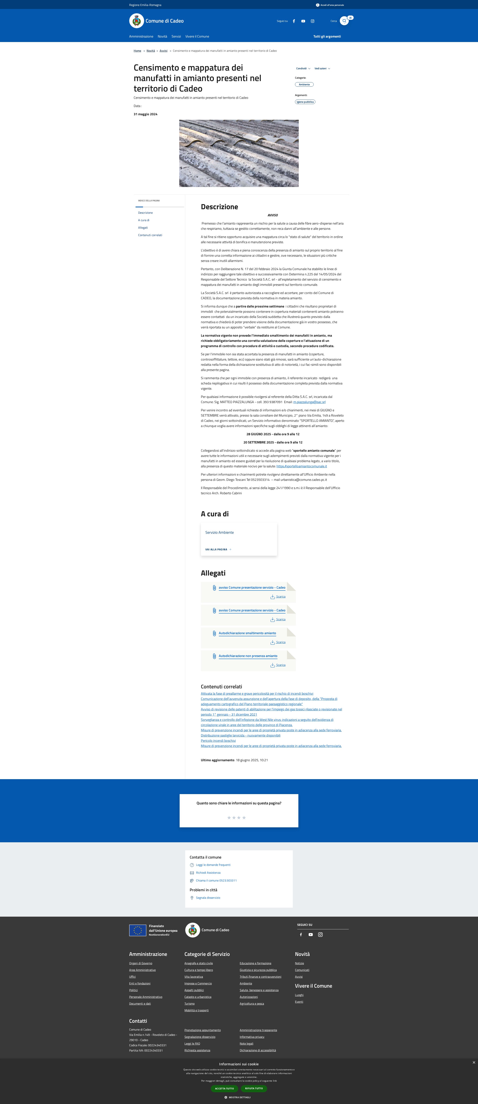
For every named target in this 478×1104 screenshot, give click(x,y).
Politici (133, 990)
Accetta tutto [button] (224, 1088)
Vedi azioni (321, 68)
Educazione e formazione (255, 963)
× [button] (473, 1062)
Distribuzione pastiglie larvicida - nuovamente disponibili (240, 735)
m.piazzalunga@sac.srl (309, 401)
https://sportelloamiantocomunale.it (302, 466)
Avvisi (163, 50)
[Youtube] (301, 20)
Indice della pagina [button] (149, 200)
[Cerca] (344, 20)
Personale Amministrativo (145, 997)
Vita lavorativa (193, 976)
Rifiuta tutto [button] (254, 1088)
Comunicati (302, 970)
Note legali (246, 1043)
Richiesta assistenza (197, 1050)
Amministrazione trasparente (258, 1030)
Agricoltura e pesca (252, 1003)
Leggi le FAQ (192, 1043)
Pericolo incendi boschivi (218, 740)
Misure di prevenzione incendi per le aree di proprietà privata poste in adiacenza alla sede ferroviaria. (271, 730)
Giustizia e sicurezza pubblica (258, 970)
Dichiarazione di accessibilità (258, 1050)
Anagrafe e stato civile (198, 963)
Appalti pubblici (194, 990)
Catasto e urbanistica (197, 997)
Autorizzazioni (249, 997)
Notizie (299, 963)
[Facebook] (292, 20)
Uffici (132, 976)
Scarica (280, 596)
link (275, 1080)
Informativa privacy (252, 1037)
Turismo (189, 1003)
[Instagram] (311, 20)
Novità (151, 50)
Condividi (301, 68)
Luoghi (299, 995)
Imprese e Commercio (198, 983)
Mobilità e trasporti (196, 1010)
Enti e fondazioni (139, 983)
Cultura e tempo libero (198, 970)
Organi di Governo (140, 963)
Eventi (299, 1001)
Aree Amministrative (142, 970)
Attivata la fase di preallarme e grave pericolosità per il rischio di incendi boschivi (257, 693)
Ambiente (246, 983)
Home (137, 50)
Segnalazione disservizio (199, 1037)
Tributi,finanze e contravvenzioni (260, 976)
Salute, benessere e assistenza (259, 990)
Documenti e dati (140, 1003)
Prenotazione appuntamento (202, 1030)
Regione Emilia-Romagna (145, 5)
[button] (239, 1097)
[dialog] (239, 1081)
